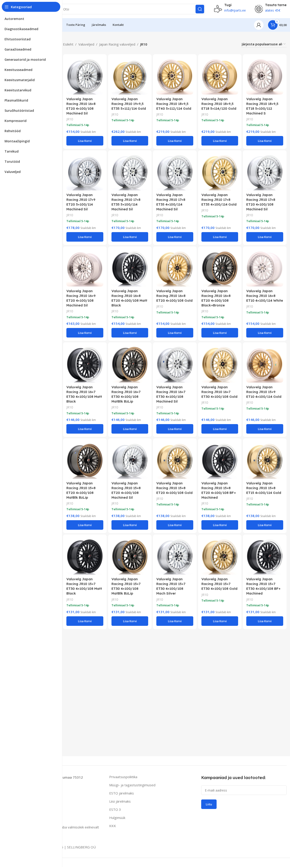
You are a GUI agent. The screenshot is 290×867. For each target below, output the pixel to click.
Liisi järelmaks (120, 801)
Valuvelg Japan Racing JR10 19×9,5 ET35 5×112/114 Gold (128, 104)
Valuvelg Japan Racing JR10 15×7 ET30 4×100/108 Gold (219, 584)
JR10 (69, 119)
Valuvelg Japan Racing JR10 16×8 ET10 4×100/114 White (264, 296)
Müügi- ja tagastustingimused (132, 785)
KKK (112, 825)
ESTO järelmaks (121, 793)
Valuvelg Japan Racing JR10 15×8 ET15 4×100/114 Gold (263, 488)
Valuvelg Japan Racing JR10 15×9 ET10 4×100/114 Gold (263, 392)
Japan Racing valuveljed (117, 44)
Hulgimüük (117, 817)
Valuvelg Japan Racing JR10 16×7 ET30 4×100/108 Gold (219, 392)
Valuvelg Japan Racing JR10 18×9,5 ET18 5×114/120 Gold (218, 104)
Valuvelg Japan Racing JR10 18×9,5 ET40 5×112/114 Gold (173, 104)
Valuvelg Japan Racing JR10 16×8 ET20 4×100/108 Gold (174, 296)
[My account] (259, 24)
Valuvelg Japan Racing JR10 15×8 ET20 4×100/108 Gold (174, 488)
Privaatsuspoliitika (123, 777)
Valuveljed (86, 44)
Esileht (68, 44)
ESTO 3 (115, 809)
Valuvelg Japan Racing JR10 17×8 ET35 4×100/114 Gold (219, 199)
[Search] (200, 9)
